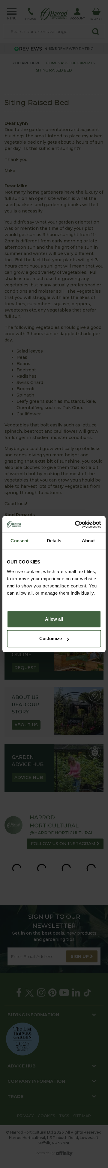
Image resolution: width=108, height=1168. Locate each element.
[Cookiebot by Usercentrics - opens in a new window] (76, 524)
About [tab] (88, 540)
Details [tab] (54, 540)
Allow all (54, 619)
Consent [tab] (19, 540)
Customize (50, 638)
